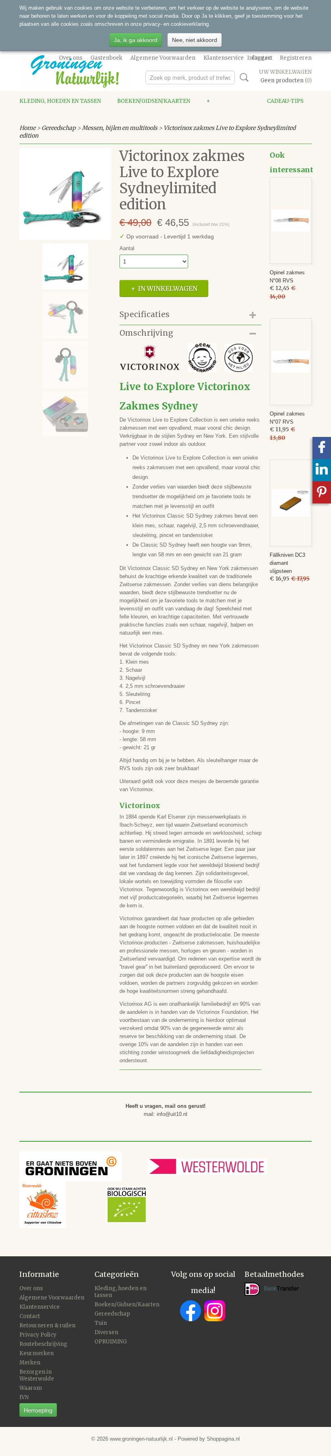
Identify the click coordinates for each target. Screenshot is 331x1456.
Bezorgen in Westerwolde (36, 1375)
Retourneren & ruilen (47, 1325)
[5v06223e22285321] (65, 194)
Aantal (126, 248)
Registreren (296, 57)
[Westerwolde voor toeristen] (222, 1166)
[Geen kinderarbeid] (202, 357)
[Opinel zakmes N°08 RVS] (291, 220)
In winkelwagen (167, 288)
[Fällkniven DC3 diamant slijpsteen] (291, 503)
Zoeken (243, 77)
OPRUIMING (110, 1341)
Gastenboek (106, 57)
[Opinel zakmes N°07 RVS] (291, 361)
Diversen (106, 1332)
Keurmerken (36, 1353)
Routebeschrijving (43, 1344)
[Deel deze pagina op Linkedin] (321, 470)
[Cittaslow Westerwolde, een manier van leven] (83, 1204)
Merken (29, 1362)
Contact (29, 1316)
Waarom (30, 1388)
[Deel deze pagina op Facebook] (321, 448)
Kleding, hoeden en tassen (60, 101)
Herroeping (38, 1410)
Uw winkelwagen (285, 72)
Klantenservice (223, 57)
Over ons (70, 57)
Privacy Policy (38, 1334)
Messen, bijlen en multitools (119, 128)
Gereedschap (59, 128)
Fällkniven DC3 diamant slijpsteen (287, 563)
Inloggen (259, 57)
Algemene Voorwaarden (162, 57)
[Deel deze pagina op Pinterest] (321, 492)
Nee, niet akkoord (194, 40)
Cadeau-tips (285, 101)
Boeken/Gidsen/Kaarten (153, 101)
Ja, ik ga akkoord (135, 40)
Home (27, 128)
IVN (24, 1397)
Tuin (100, 1323)
